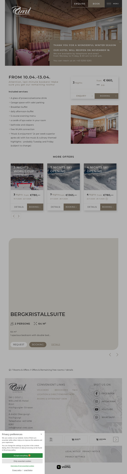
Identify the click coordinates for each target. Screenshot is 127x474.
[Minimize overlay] (41, 434)
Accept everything (21, 456)
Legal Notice (28, 470)
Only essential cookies (22, 461)
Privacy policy (17, 470)
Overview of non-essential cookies (22, 466)
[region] (22, 444)
